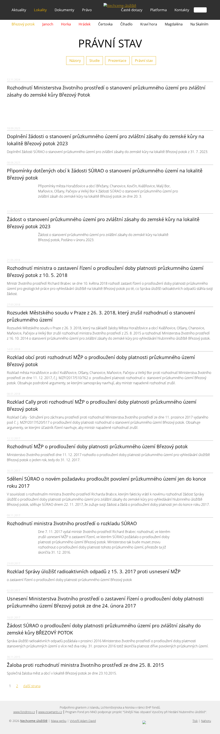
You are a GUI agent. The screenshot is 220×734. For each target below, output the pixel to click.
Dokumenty (64, 9)
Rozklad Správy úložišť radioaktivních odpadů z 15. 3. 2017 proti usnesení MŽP (93, 571)
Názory (75, 60)
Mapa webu (58, 721)
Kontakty (181, 9)
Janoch (47, 24)
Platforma (158, 9)
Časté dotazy (131, 9)
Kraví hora (148, 24)
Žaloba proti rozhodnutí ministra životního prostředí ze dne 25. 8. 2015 (85, 665)
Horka (66, 24)
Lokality (40, 9)
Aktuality (19, 9)
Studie (94, 60)
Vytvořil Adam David (83, 721)
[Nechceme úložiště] (120, 5)
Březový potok (23, 24)
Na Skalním (199, 24)
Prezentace (117, 60)
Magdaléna (174, 24)
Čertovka (105, 24)
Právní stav (144, 60)
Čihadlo (126, 24)
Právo (87, 9)
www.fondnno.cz (24, 712)
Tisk (195, 721)
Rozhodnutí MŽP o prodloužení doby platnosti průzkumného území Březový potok (97, 446)
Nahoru (206, 721)
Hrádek (84, 24)
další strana (31, 686)
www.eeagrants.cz (50, 712)
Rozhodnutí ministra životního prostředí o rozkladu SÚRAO (72, 523)
